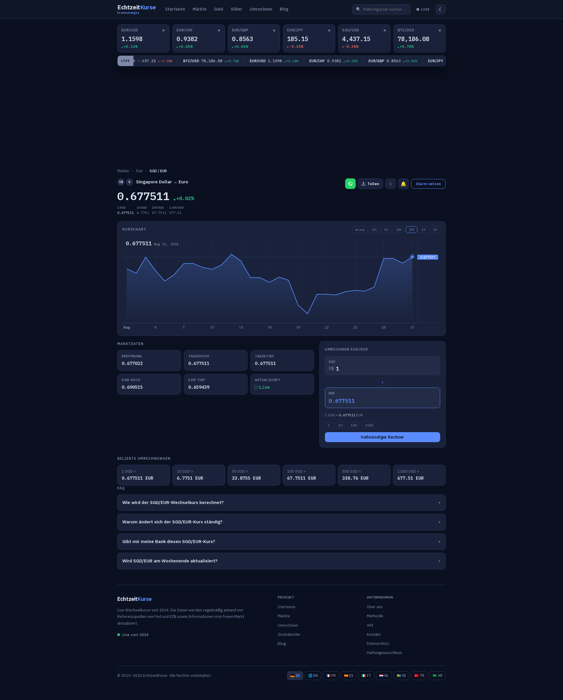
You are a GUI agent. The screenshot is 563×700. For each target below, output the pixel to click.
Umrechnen (261, 9)
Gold (218, 9)
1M (411, 229)
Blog (284, 9)
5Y (435, 229)
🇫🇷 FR (331, 675)
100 (354, 425)
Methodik (375, 615)
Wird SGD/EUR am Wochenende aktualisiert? (170, 561)
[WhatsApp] (350, 183)
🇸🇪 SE (401, 675)
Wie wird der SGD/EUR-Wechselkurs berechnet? (173, 502)
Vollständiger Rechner (382, 437)
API (370, 625)
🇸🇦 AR (437, 675)
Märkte (199, 9)
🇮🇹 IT (366, 675)
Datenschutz (378, 643)
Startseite (175, 9)
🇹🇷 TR (419, 675)
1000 (369, 425)
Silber (236, 9)
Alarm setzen (428, 183)
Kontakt (374, 634)
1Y (424, 229)
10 (340, 425)
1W (398, 229)
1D (386, 229)
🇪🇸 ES (348, 675)
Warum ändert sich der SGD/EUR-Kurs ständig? (172, 522)
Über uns (375, 606)
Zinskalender (289, 634)
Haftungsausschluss (384, 652)
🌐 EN (313, 675)
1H (374, 229)
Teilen (373, 183)
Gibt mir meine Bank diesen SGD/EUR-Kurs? (168, 541)
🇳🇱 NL (384, 675)
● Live (359, 229)
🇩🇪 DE (295, 675)
